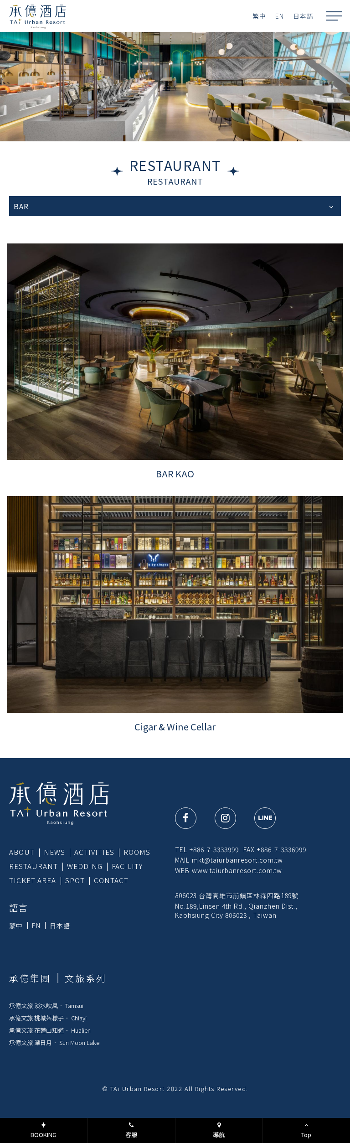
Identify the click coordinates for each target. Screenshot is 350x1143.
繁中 (259, 16)
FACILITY (127, 866)
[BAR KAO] (175, 351)
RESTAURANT (33, 866)
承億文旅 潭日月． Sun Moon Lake (54, 1042)
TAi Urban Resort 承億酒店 (37, 16)
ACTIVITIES (94, 852)
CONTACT (111, 880)
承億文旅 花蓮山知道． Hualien (50, 1030)
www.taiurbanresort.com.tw (237, 870)
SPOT (75, 880)
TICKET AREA (32, 880)
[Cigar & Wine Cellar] (175, 604)
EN (279, 16)
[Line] (265, 818)
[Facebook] (185, 818)
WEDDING (85, 866)
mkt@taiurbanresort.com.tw (237, 859)
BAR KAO (175, 473)
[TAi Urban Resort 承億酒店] (59, 802)
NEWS (54, 852)
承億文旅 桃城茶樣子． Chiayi (48, 1018)
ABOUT (22, 852)
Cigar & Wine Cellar (175, 726)
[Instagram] (225, 818)
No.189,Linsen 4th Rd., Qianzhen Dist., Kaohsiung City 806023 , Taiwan (236, 910)
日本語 (303, 16)
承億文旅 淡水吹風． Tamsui (46, 1005)
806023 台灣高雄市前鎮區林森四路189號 (237, 895)
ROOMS (137, 852)
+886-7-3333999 (214, 849)
